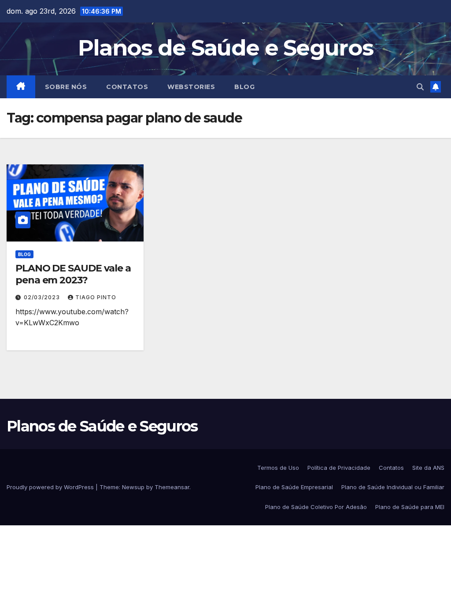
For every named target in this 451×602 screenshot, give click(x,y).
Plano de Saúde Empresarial (294, 487)
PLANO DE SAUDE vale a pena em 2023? (73, 274)
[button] (420, 86)
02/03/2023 (43, 297)
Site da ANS (428, 467)
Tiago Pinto (95, 297)
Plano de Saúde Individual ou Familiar (392, 487)
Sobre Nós (66, 87)
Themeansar (172, 487)
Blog (244, 87)
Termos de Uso (278, 467)
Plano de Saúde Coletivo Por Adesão (316, 506)
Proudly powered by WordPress (51, 487)
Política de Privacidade (338, 467)
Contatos (127, 87)
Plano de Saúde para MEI (409, 506)
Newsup (133, 487)
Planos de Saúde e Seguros (225, 47)
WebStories (191, 87)
